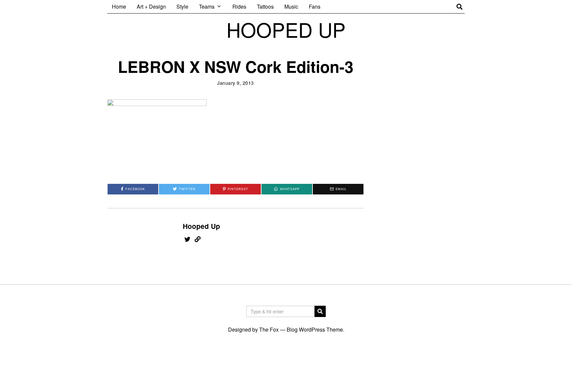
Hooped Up (201, 226)
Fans (314, 6)
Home (119, 6)
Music (291, 6)
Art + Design (151, 6)
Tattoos (265, 6)
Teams (207, 6)
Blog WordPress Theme (315, 329)
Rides (239, 6)
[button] (320, 311)
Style (182, 6)
